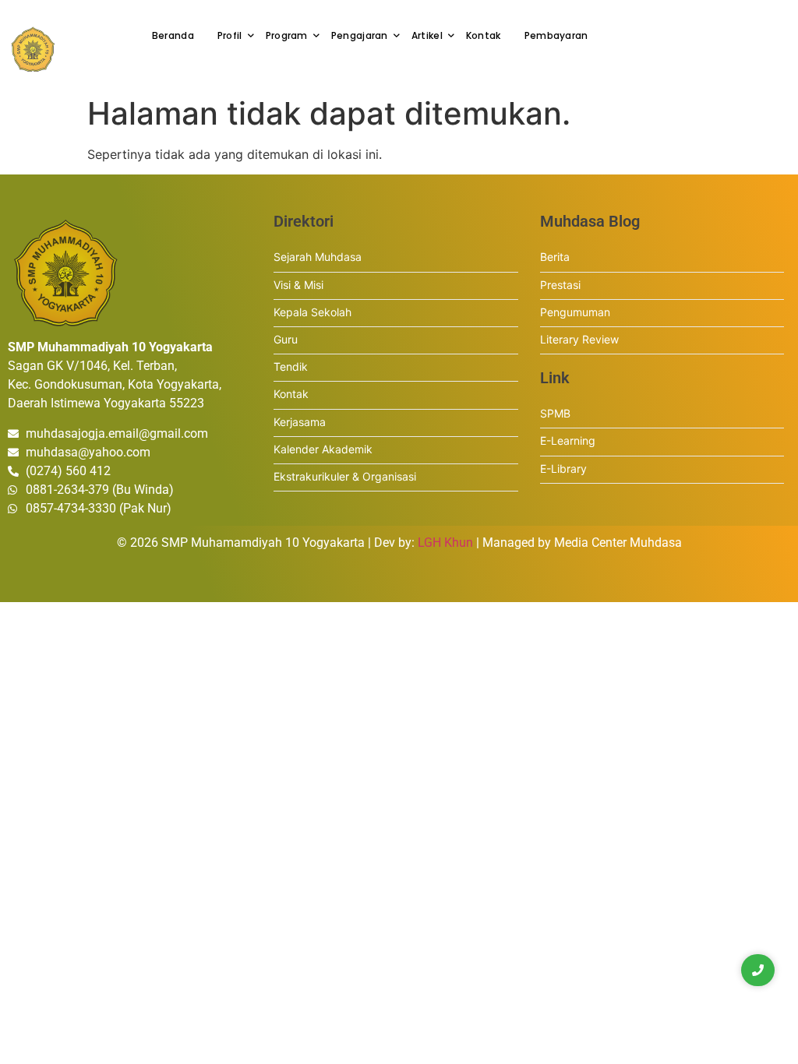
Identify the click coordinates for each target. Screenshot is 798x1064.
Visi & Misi (298, 284)
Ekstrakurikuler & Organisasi (345, 476)
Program (287, 35)
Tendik (291, 366)
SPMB (555, 413)
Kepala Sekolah (312, 312)
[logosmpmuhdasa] (33, 49)
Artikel (427, 35)
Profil (229, 35)
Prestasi (560, 284)
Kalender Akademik (323, 449)
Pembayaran (556, 35)
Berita (555, 256)
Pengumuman (575, 312)
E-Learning (567, 440)
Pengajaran (359, 35)
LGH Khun (445, 542)
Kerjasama (300, 421)
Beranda (173, 35)
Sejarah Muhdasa (318, 256)
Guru (286, 339)
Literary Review (579, 339)
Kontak (483, 35)
